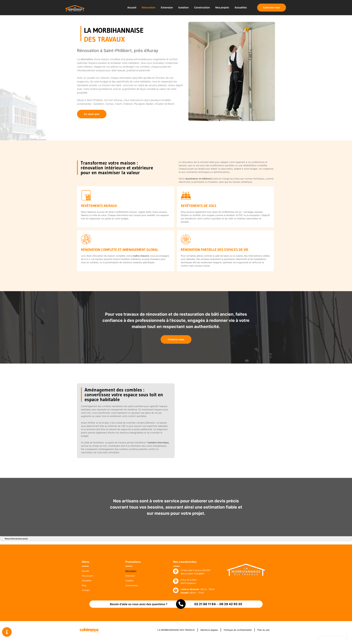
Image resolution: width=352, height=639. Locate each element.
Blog (84, 585)
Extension (167, 7)
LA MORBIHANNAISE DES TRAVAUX (176, 630)
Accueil (131, 7)
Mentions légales (209, 630)
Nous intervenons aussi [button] (16, 538)
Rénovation (148, 7)
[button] (271, 8)
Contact (85, 590)
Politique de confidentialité (238, 630)
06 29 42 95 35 (230, 604)
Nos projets (222, 7)
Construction (202, 7)
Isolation (183, 7)
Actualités (241, 7)
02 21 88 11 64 (205, 604)
